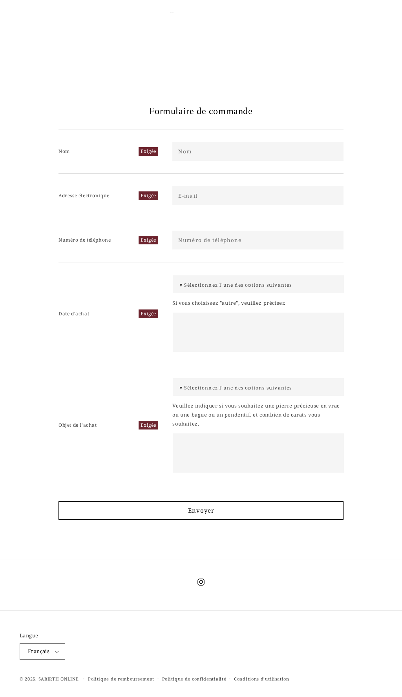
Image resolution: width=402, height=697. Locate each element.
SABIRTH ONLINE (58, 679)
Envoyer (201, 510)
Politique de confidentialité (194, 679)
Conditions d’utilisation (261, 679)
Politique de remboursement (121, 679)
